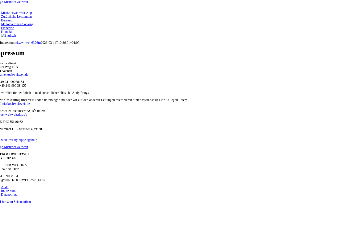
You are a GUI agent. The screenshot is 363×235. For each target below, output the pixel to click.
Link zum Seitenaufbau (15, 201)
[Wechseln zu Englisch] (8, 35)
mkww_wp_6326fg (27, 42)
